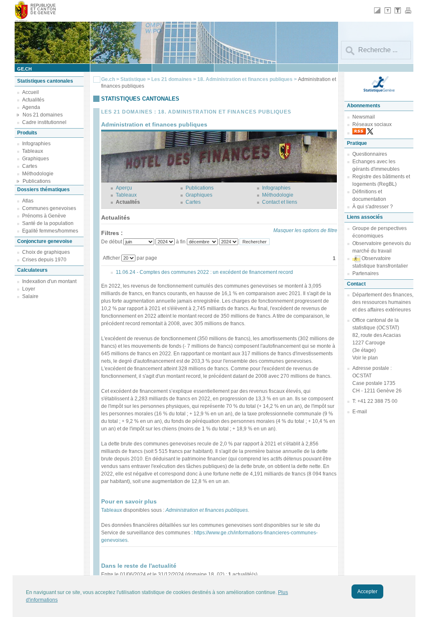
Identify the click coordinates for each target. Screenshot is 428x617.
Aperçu (124, 188)
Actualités (33, 100)
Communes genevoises (49, 208)
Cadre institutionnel (44, 122)
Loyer (28, 289)
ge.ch (24, 68)
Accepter (367, 591)
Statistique (133, 79)
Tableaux (32, 151)
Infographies (36, 144)
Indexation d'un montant (49, 281)
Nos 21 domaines (43, 115)
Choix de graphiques (46, 252)
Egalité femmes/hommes (50, 231)
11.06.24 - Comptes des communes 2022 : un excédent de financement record (204, 272)
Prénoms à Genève (44, 216)
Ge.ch (108, 79)
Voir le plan (365, 358)
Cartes (29, 166)
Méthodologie (38, 174)
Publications (37, 181)
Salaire (30, 296)
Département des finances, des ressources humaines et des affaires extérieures (382, 302)
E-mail (359, 412)
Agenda (31, 107)
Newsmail (363, 117)
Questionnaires (369, 154)
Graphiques (35, 159)
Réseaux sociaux (372, 124)
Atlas (27, 201)
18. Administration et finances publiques (245, 79)
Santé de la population (48, 223)
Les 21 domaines (171, 79)
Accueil (30, 92)
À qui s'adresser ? (372, 207)
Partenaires (365, 273)
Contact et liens (279, 202)
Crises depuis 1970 (44, 260)
